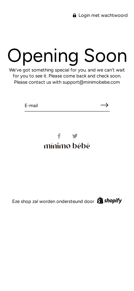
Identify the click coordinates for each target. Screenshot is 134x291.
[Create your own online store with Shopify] (108, 201)
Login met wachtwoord (102, 15)
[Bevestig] (105, 105)
